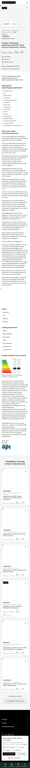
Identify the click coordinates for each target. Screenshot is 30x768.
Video (14, 24)
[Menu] (27, 3)
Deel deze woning (8, 62)
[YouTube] (12, 734)
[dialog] (15, 748)
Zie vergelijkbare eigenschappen (12, 66)
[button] (25, 478)
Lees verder (24, 744)
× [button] (26, 737)
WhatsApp (11, 766)
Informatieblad (7, 56)
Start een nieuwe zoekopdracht (11, 69)
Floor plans (6, 59)
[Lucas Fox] (9, 2)
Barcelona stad (15, 30)
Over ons (4, 719)
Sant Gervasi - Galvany (7, 32)
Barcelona (8, 30)
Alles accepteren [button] (9, 754)
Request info (25, 766)
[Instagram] (9, 734)
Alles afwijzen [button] (22, 754)
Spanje (3, 30)
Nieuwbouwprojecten (8, 726)
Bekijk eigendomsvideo (15, 299)
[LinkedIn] (6, 734)
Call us (5, 766)
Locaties (4, 723)
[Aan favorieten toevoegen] (27, 8)
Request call (18, 766)
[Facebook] (3, 734)
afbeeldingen (6, 24)
